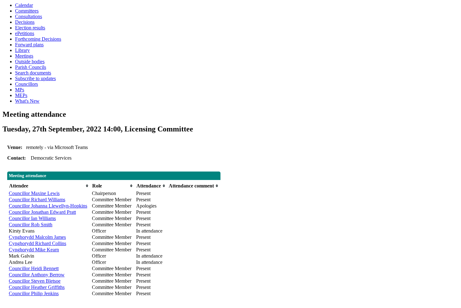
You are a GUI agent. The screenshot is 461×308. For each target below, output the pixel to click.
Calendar (24, 5)
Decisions (24, 22)
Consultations (28, 16)
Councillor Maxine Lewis (34, 193)
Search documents (33, 72)
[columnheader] (48, 186)
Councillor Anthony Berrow (37, 274)
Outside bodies (30, 61)
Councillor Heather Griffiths (37, 287)
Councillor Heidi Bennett (34, 268)
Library (22, 50)
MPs (19, 89)
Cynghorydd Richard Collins (37, 243)
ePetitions (24, 33)
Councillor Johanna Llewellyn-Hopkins (48, 205)
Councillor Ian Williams (32, 218)
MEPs (21, 95)
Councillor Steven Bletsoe (35, 281)
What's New (27, 101)
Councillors (26, 84)
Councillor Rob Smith (30, 224)
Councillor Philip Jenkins (34, 293)
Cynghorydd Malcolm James (37, 237)
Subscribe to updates (35, 78)
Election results (30, 27)
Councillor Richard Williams (37, 199)
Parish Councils (30, 67)
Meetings (24, 56)
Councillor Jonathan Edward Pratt (42, 212)
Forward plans (29, 44)
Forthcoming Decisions (38, 39)
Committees (27, 10)
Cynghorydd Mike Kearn (34, 249)
